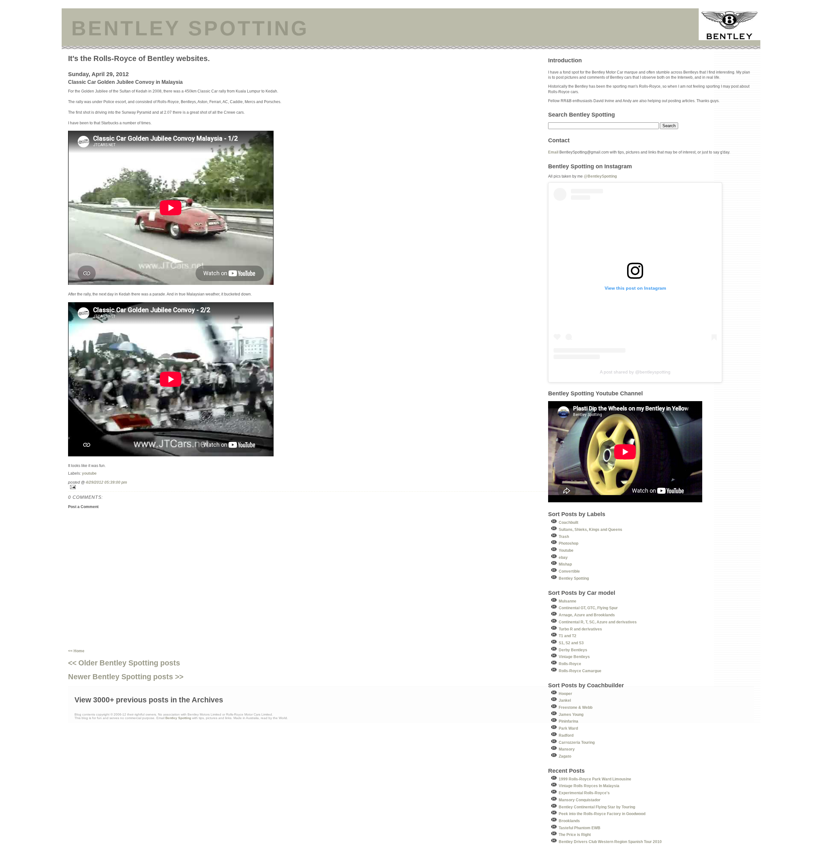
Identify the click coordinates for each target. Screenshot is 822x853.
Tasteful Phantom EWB (579, 828)
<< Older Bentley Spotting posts (124, 663)
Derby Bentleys (573, 650)
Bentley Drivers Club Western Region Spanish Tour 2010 (610, 842)
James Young (571, 714)
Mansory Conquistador (579, 800)
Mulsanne (567, 601)
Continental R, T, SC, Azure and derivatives (598, 622)
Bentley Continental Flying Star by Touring (597, 807)
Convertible (569, 571)
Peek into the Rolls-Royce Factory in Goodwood (602, 814)
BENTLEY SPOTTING (190, 28)
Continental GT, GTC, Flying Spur (588, 608)
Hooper (565, 693)
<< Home (76, 651)
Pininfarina (568, 721)
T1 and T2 (567, 636)
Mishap (565, 564)
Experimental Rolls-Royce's (584, 793)
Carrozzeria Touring (577, 742)
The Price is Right (575, 834)
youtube (89, 473)
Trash (564, 536)
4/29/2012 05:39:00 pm (106, 482)
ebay (563, 557)
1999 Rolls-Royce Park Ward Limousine (595, 779)
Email (553, 152)
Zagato (565, 756)
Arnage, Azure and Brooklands (587, 615)
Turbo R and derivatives (580, 629)
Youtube (566, 550)
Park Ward (568, 728)
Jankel (565, 700)
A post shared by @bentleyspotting (635, 371)
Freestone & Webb (575, 707)
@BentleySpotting (600, 176)
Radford (566, 735)
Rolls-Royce (570, 664)
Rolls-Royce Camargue (580, 671)
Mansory (567, 749)
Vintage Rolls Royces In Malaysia (589, 786)
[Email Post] (308, 487)
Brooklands (569, 821)
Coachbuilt (568, 522)
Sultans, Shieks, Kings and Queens (590, 529)
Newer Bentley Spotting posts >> (125, 677)
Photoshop (568, 543)
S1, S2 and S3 (571, 643)
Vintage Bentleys (574, 657)
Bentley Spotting (574, 578)
